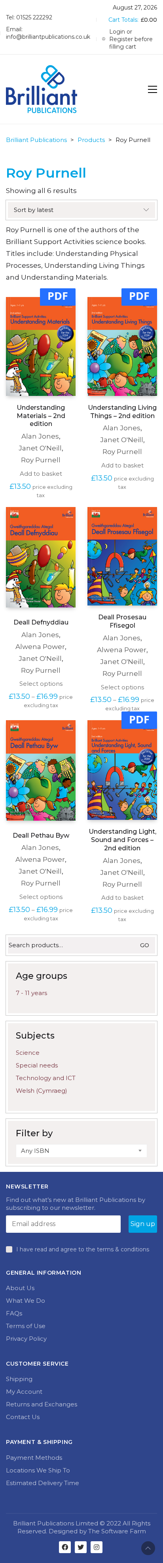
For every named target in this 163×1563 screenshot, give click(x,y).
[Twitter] (81, 1547)
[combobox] (81, 1151)
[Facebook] (65, 1547)
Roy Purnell (41, 460)
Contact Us (23, 1417)
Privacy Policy (26, 1338)
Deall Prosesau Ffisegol (122, 621)
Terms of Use (25, 1326)
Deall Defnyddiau (40, 622)
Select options (41, 684)
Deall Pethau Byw (41, 835)
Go (144, 945)
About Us (20, 1288)
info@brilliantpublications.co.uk (48, 36)
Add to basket (41, 474)
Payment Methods (34, 1457)
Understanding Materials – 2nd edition (41, 416)
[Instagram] (96, 1547)
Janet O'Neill (40, 448)
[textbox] (81, 1151)
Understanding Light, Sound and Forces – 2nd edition (122, 840)
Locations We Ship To (38, 1470)
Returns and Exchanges (41, 1404)
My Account (24, 1391)
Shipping (19, 1379)
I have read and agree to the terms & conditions (82, 1249)
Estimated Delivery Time (42, 1483)
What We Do (25, 1300)
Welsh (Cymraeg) (41, 1090)
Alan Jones (40, 436)
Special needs (37, 1065)
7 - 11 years (31, 993)
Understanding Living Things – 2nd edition (122, 412)
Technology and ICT (46, 1078)
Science (28, 1052)
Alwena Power (40, 647)
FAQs (14, 1313)
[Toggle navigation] (152, 89)
